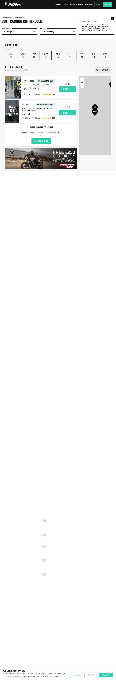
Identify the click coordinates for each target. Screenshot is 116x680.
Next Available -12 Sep (45, 81)
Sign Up (108, 4)
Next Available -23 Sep (45, 104)
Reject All (91, 675)
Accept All (106, 675)
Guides (66, 4)
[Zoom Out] (82, 82)
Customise (77, 675)
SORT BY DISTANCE (102, 70)
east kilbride (29, 81)
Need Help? (89, 4)
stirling (25, 104)
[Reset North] (82, 86)
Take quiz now (41, 141)
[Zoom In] (82, 79)
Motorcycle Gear (76, 4)
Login (98, 4)
